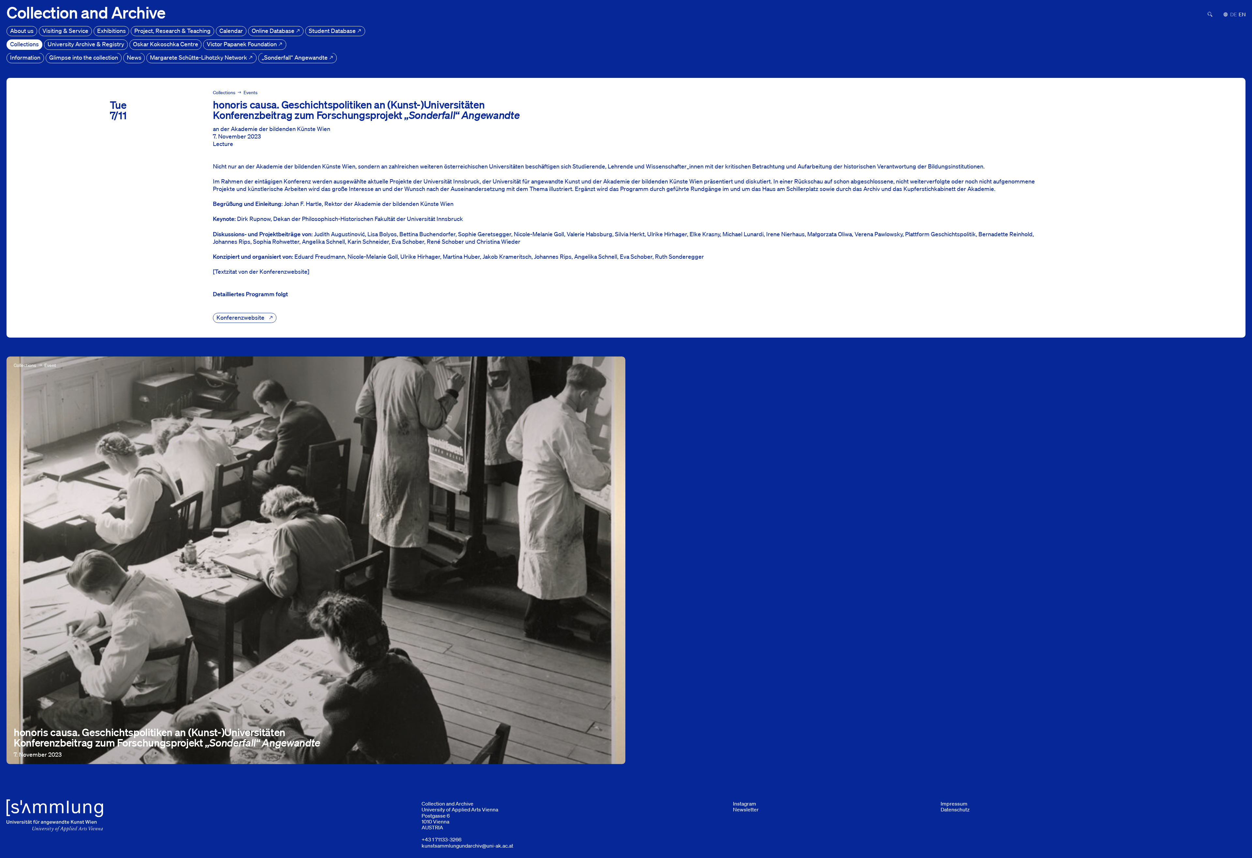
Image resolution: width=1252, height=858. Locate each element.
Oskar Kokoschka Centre (165, 44)
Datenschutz (955, 809)
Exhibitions (111, 30)
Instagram (744, 803)
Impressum (954, 803)
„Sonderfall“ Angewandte (295, 57)
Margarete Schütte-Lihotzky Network (199, 57)
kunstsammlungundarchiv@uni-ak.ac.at (467, 845)
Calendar (231, 30)
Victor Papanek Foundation (242, 44)
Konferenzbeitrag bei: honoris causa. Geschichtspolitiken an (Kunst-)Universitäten (113, 360)
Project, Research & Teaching (172, 30)
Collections (24, 44)
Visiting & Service (65, 30)
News (134, 57)
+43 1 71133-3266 (441, 839)
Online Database (274, 30)
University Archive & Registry (86, 44)
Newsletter (746, 809)
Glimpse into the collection (83, 57)
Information (25, 57)
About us (22, 30)
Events (251, 92)
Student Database (333, 30)
